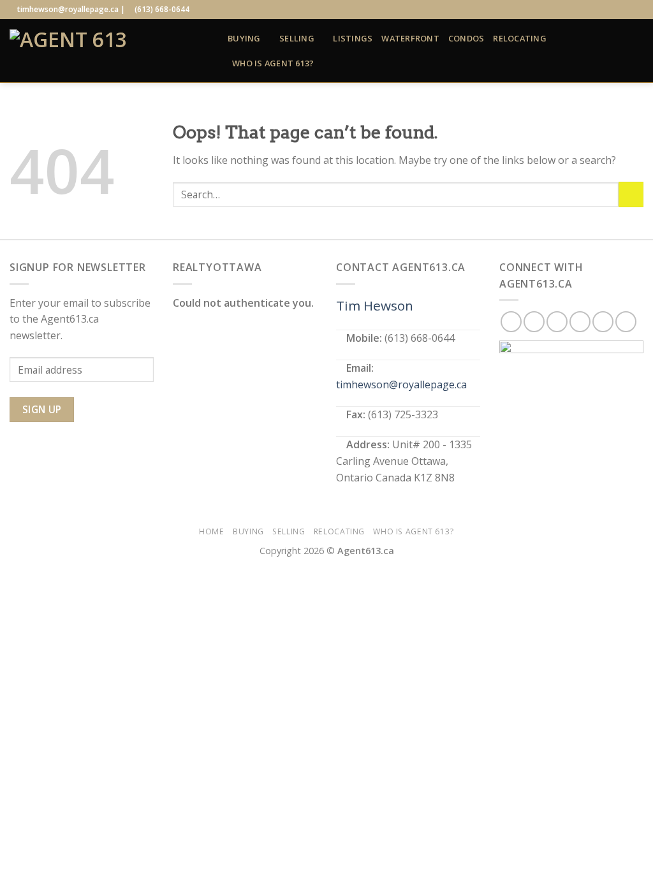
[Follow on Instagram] (588, 9)
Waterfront (410, 38)
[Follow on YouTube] (637, 9)
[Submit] (631, 194)
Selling (296, 38)
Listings (352, 38)
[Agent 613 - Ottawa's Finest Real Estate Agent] (109, 51)
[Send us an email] (613, 9)
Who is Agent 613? (273, 63)
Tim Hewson (374, 305)
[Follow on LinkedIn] (625, 9)
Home (211, 531)
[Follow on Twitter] (601, 9)
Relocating (520, 38)
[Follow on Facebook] (576, 9)
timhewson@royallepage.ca (401, 384)
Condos (466, 38)
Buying (244, 38)
